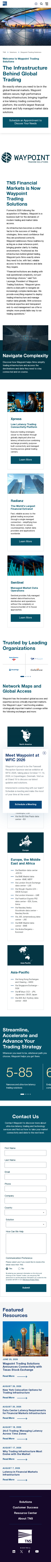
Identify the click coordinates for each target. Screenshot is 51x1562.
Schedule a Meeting (25, 805)
